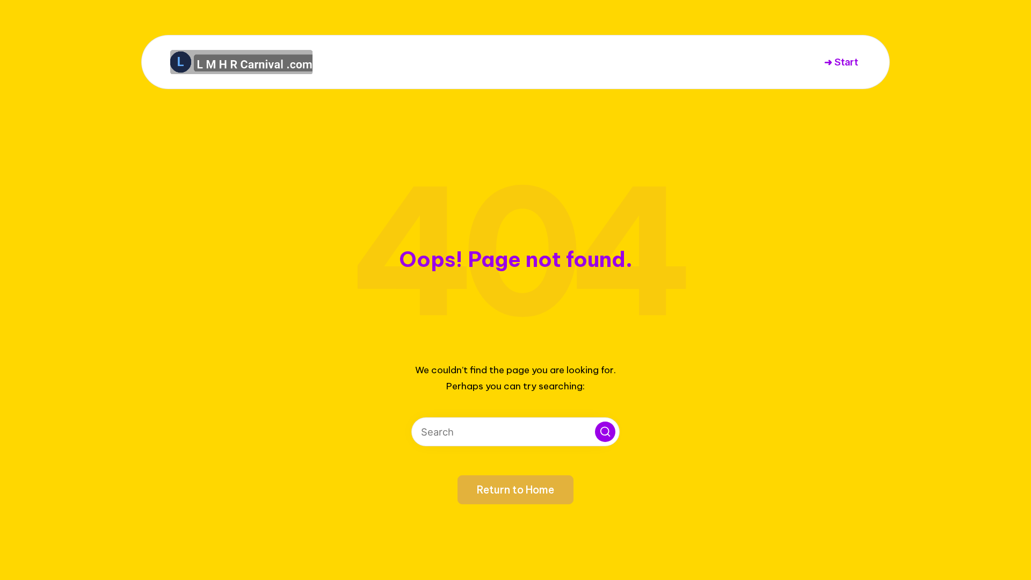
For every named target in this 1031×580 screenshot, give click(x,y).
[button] (605, 432)
